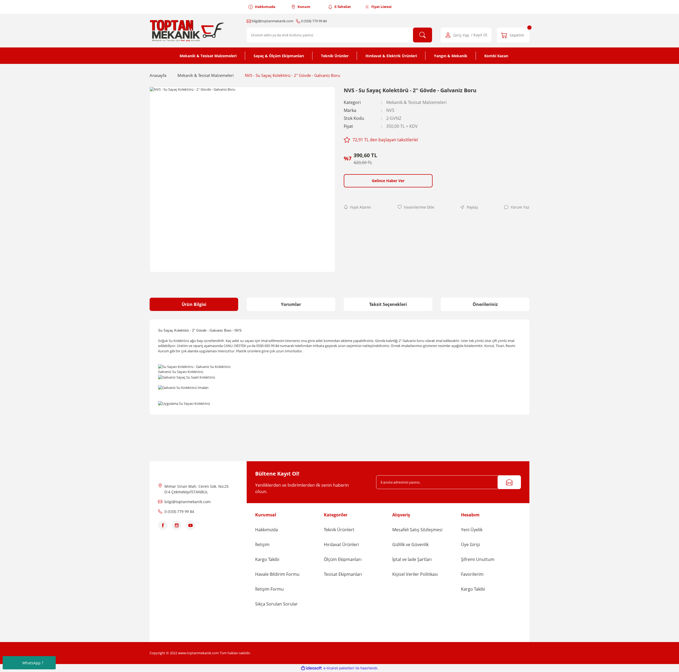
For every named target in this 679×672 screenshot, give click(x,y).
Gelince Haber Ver (388, 180)
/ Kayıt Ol (479, 35)
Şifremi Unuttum (477, 559)
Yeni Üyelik (471, 530)
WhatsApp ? (32, 662)
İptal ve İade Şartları (412, 559)
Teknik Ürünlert (339, 530)
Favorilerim (472, 574)
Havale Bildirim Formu (277, 574)
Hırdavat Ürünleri (341, 544)
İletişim (262, 544)
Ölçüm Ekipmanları (343, 559)
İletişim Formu (269, 589)
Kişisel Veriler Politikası (415, 574)
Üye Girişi (470, 544)
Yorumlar (291, 304)
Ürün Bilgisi (194, 304)
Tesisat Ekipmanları (343, 574)
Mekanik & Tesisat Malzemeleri (416, 102)
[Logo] (188, 30)
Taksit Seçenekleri (388, 304)
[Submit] (509, 482)
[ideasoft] (311, 668)
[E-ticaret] (338, 668)
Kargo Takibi (267, 559)
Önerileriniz (485, 304)
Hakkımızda (266, 530)
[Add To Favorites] (415, 207)
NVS (390, 110)
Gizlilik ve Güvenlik (410, 544)
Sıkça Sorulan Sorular (276, 604)
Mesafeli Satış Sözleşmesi (417, 530)
